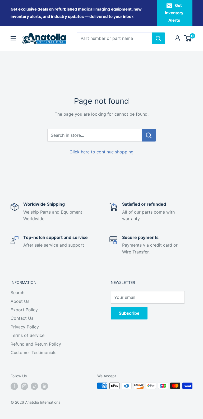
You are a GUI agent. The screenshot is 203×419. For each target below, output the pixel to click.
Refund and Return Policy (36, 344)
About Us (20, 301)
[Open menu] (13, 38)
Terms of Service (27, 335)
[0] (188, 38)
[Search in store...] (149, 135)
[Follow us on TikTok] (34, 386)
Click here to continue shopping (101, 151)
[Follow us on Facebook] (14, 386)
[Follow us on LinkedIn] (44, 386)
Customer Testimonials (33, 352)
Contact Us (22, 318)
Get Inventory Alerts (174, 13)
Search (17, 292)
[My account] (177, 38)
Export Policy (24, 309)
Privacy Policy (25, 326)
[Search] (158, 38)
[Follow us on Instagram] (24, 386)
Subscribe (129, 313)
